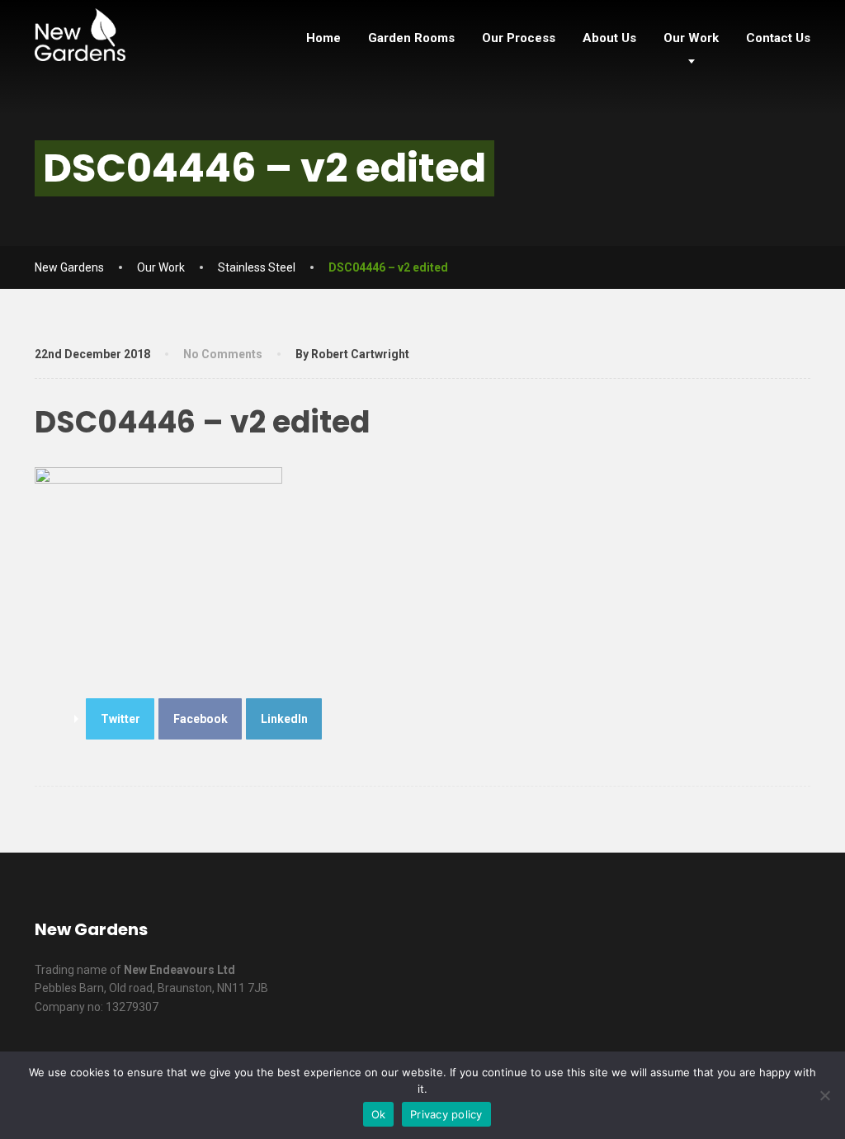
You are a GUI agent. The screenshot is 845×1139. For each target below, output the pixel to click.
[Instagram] (789, 937)
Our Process (518, 38)
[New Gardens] (80, 30)
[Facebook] (621, 937)
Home (323, 38)
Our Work (691, 38)
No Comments (222, 354)
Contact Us (778, 38)
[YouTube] (747, 937)
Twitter (120, 718)
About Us (609, 38)
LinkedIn (284, 718)
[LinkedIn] (705, 937)
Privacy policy (446, 1114)
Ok (378, 1114)
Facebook (200, 718)
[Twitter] (663, 937)
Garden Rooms (411, 38)
